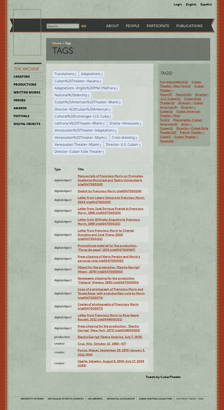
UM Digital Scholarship (121, 399)
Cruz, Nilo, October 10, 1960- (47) (102, 343)
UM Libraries (95, 399)
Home (56, 43)
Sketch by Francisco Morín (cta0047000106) (110, 191)
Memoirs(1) (184, 94)
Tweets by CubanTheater (163, 377)
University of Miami (32, 399)
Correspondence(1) (174, 82)
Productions (25, 84)
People (133, 26)
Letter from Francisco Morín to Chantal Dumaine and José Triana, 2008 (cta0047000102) (106, 235)
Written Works (27, 92)
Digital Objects (27, 124)
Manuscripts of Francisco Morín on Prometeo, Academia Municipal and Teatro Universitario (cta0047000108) (111, 180)
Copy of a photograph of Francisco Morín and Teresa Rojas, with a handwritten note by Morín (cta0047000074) (111, 293)
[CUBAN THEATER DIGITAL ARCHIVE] (23, 14)
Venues (19, 100)
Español (206, 4)
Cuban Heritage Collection (155, 399)
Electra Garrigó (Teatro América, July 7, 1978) (110, 337)
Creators (22, 76)
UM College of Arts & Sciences (66, 399)
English (191, 4)
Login (178, 4)
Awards (20, 108)
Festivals (21, 116)
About (112, 26)
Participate (158, 26)
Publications (189, 26)
